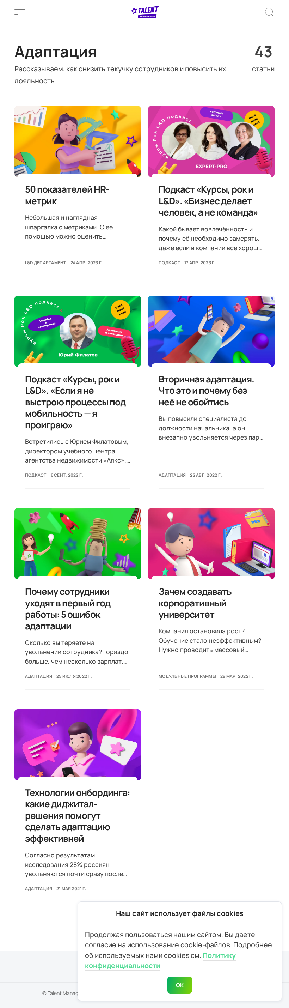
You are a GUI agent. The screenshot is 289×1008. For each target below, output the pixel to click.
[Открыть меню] (20, 12)
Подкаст (169, 263)
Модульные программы (187, 676)
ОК (180, 985)
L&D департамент (45, 263)
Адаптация (172, 475)
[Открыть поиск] (269, 12)
